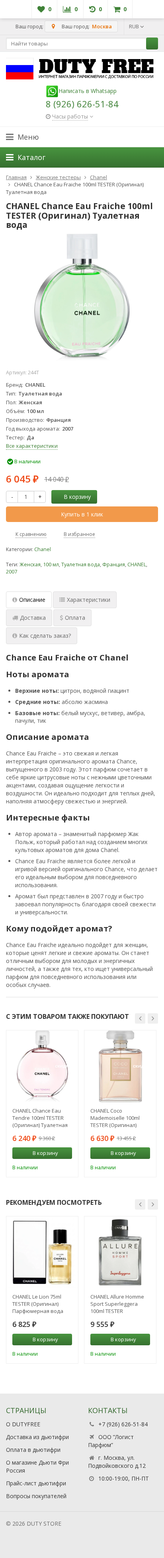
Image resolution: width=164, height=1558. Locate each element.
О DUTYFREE (23, 1424)
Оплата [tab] (75, 617)
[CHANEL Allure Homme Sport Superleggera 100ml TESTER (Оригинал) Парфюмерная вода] (120, 1252)
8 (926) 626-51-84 (82, 104)
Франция (113, 564)
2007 (11, 571)
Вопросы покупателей (36, 1496)
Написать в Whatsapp (88, 91)
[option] (42, 1103)
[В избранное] (67, 1166)
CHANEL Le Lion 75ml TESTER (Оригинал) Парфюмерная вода (37, 1304)
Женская (30, 564)
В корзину (77, 496)
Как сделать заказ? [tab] (45, 635)
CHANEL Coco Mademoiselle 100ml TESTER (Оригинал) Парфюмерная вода (115, 1118)
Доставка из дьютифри (37, 1437)
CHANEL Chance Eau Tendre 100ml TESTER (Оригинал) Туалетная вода (40, 1118)
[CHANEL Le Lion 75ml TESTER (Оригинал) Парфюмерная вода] (42, 1252)
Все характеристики (32, 445)
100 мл (51, 564)
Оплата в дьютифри (33, 1449)
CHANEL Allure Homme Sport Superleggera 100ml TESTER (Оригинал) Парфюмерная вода (117, 1304)
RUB (134, 26)
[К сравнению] (55, 1166)
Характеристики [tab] (88, 599)
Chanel (42, 549)
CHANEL (136, 564)
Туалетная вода (80, 564)
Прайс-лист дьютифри (36, 1483)
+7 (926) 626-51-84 (123, 1424)
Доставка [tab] (33, 617)
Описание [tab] (32, 599)
